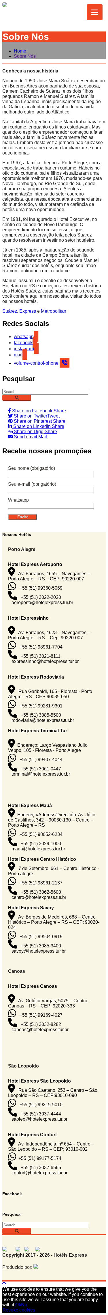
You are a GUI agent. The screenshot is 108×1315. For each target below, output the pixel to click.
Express (27, 311)
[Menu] (95, 12)
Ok (18, 1304)
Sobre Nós (25, 56)
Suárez (9, 311)
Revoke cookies (18, 1309)
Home (20, 51)
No (24, 1304)
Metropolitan (53, 311)
